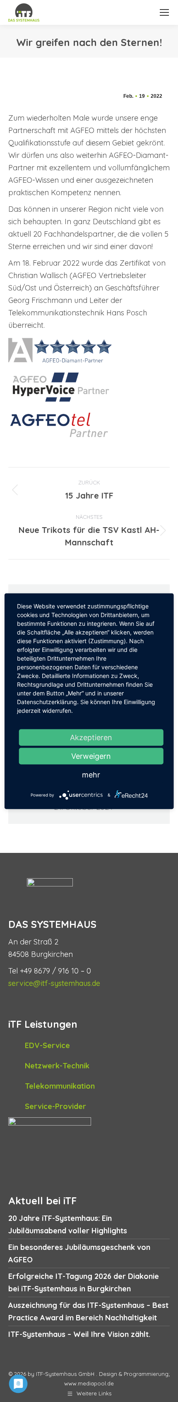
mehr (91, 774)
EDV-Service (47, 1045)
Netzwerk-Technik (57, 1065)
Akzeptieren (91, 737)
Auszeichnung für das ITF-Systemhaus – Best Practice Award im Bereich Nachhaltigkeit (88, 1311)
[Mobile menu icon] (164, 12)
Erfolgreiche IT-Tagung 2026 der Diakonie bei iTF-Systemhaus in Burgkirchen (83, 1282)
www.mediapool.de (89, 1383)
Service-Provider (55, 1106)
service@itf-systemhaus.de (54, 983)
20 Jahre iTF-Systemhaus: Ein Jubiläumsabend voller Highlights (67, 1224)
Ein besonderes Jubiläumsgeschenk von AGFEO (79, 1253)
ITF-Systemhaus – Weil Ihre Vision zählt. (79, 1334)
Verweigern (91, 755)
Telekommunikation (60, 1086)
